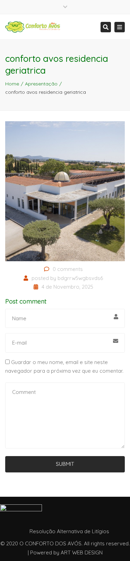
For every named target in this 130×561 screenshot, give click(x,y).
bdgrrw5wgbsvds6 (80, 278)
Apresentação (41, 84)
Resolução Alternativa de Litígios (69, 531)
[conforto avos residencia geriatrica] (65, 191)
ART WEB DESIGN (82, 552)
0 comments (68, 269)
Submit (65, 464)
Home (12, 84)
